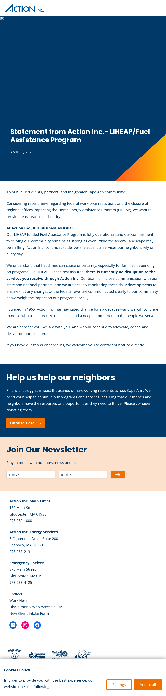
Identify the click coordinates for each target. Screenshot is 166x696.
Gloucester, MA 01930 (27, 514)
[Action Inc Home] (24, 8)
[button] (162, 8)
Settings (119, 684)
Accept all (148, 684)
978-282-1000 (20, 520)
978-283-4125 (20, 582)
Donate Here (22, 423)
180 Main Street (22, 507)
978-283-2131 (20, 551)
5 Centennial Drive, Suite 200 (33, 538)
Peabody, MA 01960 (26, 545)
